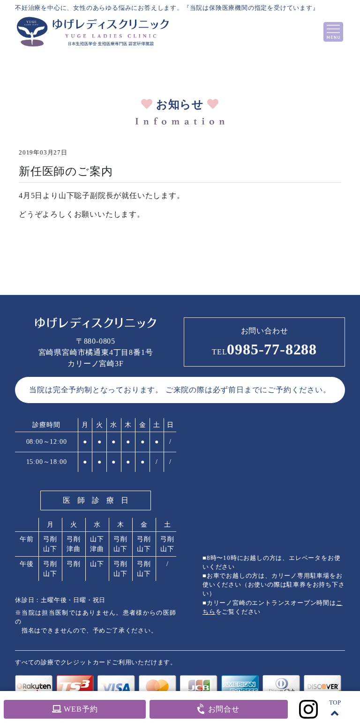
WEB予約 (80, 709)
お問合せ (223, 709)
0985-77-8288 (264, 349)
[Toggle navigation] (333, 32)
